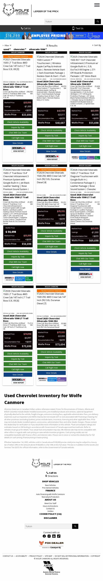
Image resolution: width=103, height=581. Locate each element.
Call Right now (18, 150)
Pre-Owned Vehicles (50, 500)
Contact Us (50, 520)
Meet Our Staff (50, 515)
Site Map (49, 568)
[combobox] (40, 45)
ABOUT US (50, 512)
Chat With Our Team (18, 144)
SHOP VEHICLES (50, 493)
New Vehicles (50, 497)
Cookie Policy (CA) (50, 526)
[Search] (98, 21)
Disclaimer (50, 530)
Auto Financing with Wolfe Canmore (50, 506)
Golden (50, 523)
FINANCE (50, 503)
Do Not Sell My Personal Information (72, 568)
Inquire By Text (17, 139)
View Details (18, 155)
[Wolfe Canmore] (30, 10)
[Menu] (97, 5)
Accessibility (21, 568)
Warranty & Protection (50, 509)
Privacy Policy (36, 568)
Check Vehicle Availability (18, 134)
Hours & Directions (50, 518)
